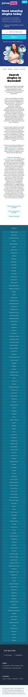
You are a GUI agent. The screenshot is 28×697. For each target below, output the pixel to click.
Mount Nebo (14, 494)
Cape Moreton (14, 321)
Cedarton (14, 330)
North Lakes (14, 512)
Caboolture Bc (14, 309)
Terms (4, 678)
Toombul (14, 578)
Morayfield (14, 476)
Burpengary (14, 297)
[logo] (10, 3)
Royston (14, 545)
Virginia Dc (14, 595)
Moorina (14, 473)
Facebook (15, 678)
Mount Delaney (14, 482)
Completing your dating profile (11, 668)
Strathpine (14, 569)
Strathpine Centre (14, 572)
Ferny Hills (14, 393)
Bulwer (14, 291)
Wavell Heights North (14, 610)
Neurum (14, 506)
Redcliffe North (14, 536)
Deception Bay (14, 372)
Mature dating (15, 665)
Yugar (14, 637)
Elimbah (14, 384)
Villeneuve (14, 589)
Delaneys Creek (14, 375)
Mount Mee (14, 491)
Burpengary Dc (14, 300)
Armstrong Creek (14, 238)
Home (5, 69)
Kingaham (14, 437)
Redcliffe (14, 533)
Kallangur (14, 425)
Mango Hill (14, 455)
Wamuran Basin (14, 601)
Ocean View (14, 527)
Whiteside (14, 619)
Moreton (16, 69)
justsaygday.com (13, 148)
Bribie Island (14, 282)
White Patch (14, 616)
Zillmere (14, 640)
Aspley (14, 241)
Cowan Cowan (14, 360)
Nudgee (14, 518)
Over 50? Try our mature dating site (13, 41)
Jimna (14, 417)
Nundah (14, 524)
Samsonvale (14, 560)
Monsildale (14, 467)
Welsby (14, 613)
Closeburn (14, 354)
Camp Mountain (14, 315)
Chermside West (14, 342)
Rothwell (14, 542)
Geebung (14, 399)
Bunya (14, 294)
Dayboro (14, 369)
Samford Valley (14, 554)
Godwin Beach (14, 405)
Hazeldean (14, 411)
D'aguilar (14, 363)
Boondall (22, 69)
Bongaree (14, 265)
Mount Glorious (14, 485)
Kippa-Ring (14, 440)
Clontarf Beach (14, 348)
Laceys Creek (14, 449)
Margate (14, 458)
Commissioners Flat (14, 357)
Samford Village (14, 557)
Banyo (14, 247)
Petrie (14, 530)
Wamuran (14, 598)
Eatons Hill (14, 381)
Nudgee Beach (14, 521)
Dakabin (14, 366)
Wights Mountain (14, 622)
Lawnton (14, 452)
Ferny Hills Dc (14, 396)
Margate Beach (14, 461)
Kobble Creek (14, 443)
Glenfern (14, 402)
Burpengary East (14, 303)
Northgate (14, 515)
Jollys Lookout (14, 420)
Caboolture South (14, 312)
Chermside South (14, 339)
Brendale (14, 273)
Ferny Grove (14, 390)
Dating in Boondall (14, 216)
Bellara (14, 256)
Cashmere (14, 327)
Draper (14, 378)
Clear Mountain (14, 345)
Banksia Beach (14, 244)
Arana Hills (14, 235)
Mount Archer (14, 479)
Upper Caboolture (14, 583)
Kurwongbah (14, 446)
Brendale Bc (14, 276)
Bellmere (14, 259)
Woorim (14, 634)
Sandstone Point (14, 563)
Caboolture (14, 306)
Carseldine (14, 324)
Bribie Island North (14, 285)
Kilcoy (14, 431)
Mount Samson (14, 497)
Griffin (14, 408)
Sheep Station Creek (14, 566)
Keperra (14, 428)
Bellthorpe (14, 262)
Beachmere (14, 250)
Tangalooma (14, 575)
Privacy (9, 678)
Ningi (14, 509)
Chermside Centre (14, 336)
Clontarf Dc (14, 351)
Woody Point (14, 628)
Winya (14, 625)
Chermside (14, 333)
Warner (14, 604)
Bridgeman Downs (14, 288)
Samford (14, 551)
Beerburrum (14, 253)
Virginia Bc (14, 592)
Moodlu (14, 470)
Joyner (14, 423)
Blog (21, 665)
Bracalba (14, 270)
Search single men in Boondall (14, 212)
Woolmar (14, 631)
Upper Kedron (14, 586)
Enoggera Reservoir (14, 387)
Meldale (14, 464)
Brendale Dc (14, 279)
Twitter (21, 678)
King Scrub (14, 434)
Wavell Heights (14, 607)
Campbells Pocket (14, 318)
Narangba (14, 503)
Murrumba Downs (14, 500)
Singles (10, 69)
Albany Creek (14, 232)
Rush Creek (14, 548)
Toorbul (14, 580)
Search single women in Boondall (14, 206)
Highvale (14, 414)
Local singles (6, 665)
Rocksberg (14, 539)
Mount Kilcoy (14, 488)
